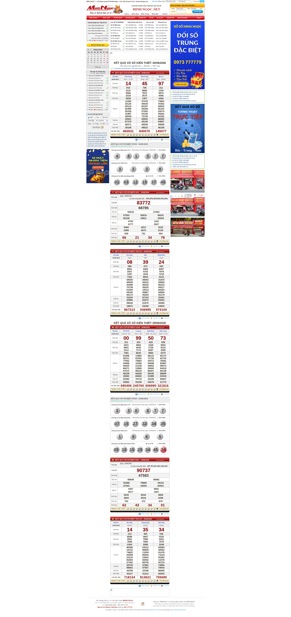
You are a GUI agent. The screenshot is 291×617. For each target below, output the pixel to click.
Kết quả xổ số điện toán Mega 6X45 (123, 176)
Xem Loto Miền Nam (161, 25)
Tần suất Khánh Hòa (131, 49)
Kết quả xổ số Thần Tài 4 (119, 163)
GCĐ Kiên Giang (149, 30)
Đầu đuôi (105, 117)
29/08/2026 (145, 327)
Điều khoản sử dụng (153, 610)
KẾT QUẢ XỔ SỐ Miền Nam (127, 73)
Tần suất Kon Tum (131, 43)
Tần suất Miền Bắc (131, 35)
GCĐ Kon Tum (149, 43)
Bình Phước (151, 331)
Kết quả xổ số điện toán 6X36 (121, 418)
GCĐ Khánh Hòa (149, 49)
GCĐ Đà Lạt (148, 33)
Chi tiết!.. (141, 25)
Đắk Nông (161, 522)
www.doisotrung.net (180, 610)
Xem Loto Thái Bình (161, 38)
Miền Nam (135, 14)
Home (127, 14)
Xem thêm (162, 150)
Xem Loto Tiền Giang (162, 27)
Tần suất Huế (129, 46)
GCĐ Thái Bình (149, 38)
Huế (145, 255)
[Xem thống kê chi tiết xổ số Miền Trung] (167, 251)
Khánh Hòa (161, 255)
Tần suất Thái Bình (131, 38)
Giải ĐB (114, 203)
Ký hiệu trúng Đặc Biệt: (137, 198)
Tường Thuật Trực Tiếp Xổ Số (97, 22)
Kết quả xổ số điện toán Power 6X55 (123, 444)
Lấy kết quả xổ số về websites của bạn (184, 101)
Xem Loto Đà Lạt (160, 33)
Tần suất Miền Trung (131, 41)
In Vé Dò (166, 139)
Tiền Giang (128, 76)
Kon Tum (130, 255)
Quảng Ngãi (145, 522)
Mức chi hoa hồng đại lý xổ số (97, 139)
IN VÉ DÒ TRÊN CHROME (180, 96)
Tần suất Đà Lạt (130, 33)
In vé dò (150, 176)
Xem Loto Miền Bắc (161, 35)
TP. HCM (126, 331)
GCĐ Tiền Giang (149, 27)
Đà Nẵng (129, 522)
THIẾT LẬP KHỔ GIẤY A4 (180, 167)
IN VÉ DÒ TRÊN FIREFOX (180, 98)
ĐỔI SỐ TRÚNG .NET (97, 45)
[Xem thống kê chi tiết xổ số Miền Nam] (167, 72)
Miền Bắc (155, 14)
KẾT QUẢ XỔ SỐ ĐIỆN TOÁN (124, 144)
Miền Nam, (137, 66)
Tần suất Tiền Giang (131, 27)
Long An (138, 331)
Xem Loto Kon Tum (161, 43)
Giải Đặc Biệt (115, 131)
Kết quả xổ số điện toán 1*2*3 (121, 150)
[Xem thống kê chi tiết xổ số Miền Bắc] (167, 192)
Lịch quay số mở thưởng (101, 35)
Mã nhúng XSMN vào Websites (99, 38)
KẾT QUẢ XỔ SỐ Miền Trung (128, 251)
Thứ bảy (115, 331)
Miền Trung (145, 14)
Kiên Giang (144, 76)
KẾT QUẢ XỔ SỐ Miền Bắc (127, 192)
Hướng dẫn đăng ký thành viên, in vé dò (184, 92)
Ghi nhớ (196, 1)
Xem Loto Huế (160, 46)
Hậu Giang (163, 331)
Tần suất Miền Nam (131, 25)
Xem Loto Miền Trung (162, 41)
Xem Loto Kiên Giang (162, 30)
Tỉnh (97, 117)
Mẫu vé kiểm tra (155, 139)
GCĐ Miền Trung (149, 41)
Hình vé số (156, 246)
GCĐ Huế (147, 46)
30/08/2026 (145, 73)
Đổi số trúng (142, 139)
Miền (91, 117)
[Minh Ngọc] (104, 9)
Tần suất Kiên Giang (131, 30)
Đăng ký (155, 1)
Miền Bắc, (147, 66)
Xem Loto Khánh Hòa (162, 49)
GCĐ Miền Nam (149, 25)
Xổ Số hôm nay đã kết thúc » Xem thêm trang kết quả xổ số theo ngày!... (136, 68)
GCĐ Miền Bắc (149, 35)
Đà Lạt (161, 76)
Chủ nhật (115, 76)
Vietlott (164, 14)
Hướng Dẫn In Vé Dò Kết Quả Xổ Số (183, 94)
